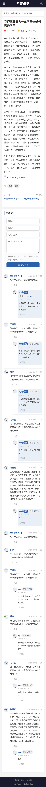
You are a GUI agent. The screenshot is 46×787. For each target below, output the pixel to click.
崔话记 (13, 467)
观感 (12, 13)
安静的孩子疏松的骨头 (33, 198)
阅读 (10, 186)
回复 (14, 285)
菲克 (12, 372)
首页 (6, 13)
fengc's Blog (16, 275)
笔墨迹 (26, 784)
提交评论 (23, 264)
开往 (14, 784)
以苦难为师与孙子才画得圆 (13, 198)
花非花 (13, 419)
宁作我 (13, 324)
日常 (16, 186)
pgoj (21, 292)
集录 (31, 784)
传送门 (19, 784)
